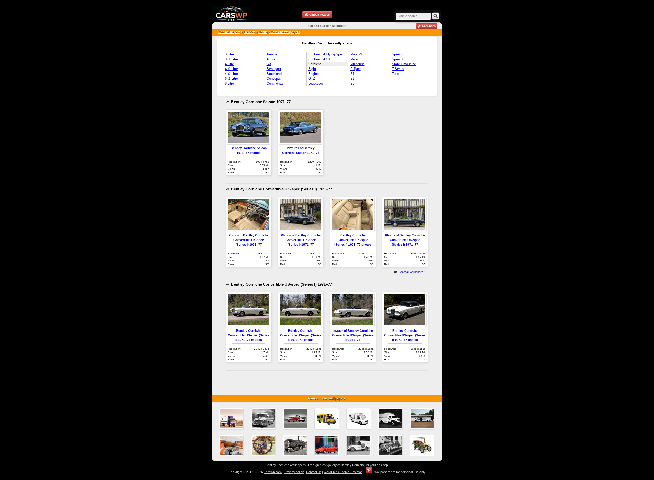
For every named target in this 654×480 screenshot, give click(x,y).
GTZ (311, 79)
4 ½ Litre (231, 74)
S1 (352, 74)
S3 (352, 83)
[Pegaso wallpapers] (263, 419)
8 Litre (229, 83)
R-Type (355, 69)
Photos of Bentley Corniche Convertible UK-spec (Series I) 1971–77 (248, 240)
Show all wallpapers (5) (412, 271)
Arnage (272, 54)
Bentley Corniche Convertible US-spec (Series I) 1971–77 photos (300, 335)
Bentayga (274, 69)
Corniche (314, 64)
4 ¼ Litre (231, 69)
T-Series (398, 69)
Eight (312, 69)
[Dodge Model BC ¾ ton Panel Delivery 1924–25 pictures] (358, 445)
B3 (269, 64)
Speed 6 (398, 54)
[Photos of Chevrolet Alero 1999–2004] (326, 445)
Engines (314, 74)
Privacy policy (294, 472)
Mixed (354, 59)
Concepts (274, 79)
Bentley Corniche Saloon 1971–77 (260, 102)
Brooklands (275, 74)
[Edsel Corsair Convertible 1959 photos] (295, 419)
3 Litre (229, 54)
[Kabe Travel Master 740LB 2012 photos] (358, 419)
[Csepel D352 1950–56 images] (390, 419)
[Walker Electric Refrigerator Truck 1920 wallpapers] (295, 445)
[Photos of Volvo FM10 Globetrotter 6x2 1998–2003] (231, 419)
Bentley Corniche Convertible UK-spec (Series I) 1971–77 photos (352, 240)
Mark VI (356, 54)
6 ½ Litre (231, 79)
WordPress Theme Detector (343, 472)
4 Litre (229, 64)
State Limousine (404, 64)
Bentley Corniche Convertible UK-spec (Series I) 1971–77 (281, 189)
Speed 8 (398, 59)
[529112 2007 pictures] (422, 419)
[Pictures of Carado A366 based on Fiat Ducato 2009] (231, 445)
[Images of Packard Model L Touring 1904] (422, 445)
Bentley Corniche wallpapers (279, 32)
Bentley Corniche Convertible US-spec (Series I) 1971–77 (281, 284)
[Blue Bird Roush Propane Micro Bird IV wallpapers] (326, 419)
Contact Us (313, 472)
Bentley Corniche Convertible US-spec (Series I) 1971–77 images (248, 335)
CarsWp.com (273, 472)
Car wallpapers (229, 32)
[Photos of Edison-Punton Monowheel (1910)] (263, 445)
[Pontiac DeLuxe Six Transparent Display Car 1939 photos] (390, 445)
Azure (271, 59)
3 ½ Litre (231, 59)
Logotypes (316, 83)
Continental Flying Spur (325, 54)
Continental (275, 83)
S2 (352, 79)
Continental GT (319, 59)
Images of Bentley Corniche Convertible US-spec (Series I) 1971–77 (352, 335)
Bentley (249, 32)
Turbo (396, 74)
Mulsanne (357, 64)
